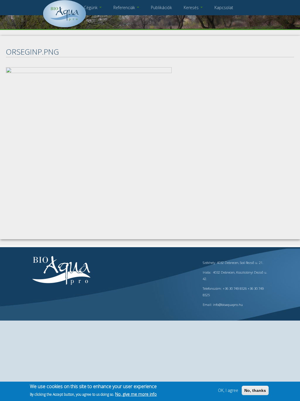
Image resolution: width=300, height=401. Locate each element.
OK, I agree (228, 390)
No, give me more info (136, 394)
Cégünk (91, 7)
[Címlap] (64, 28)
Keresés (192, 7)
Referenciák (124, 7)
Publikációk (161, 7)
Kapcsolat (223, 7)
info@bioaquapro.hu (228, 304)
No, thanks (255, 390)
